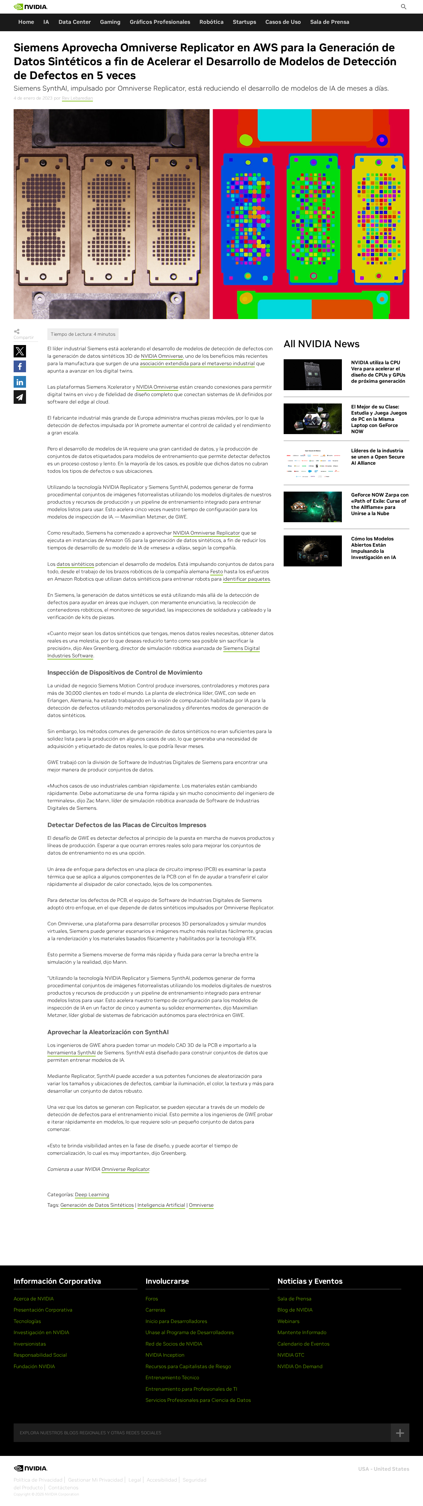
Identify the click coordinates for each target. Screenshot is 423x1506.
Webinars (288, 1321)
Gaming (110, 21)
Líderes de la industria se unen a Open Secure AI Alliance (378, 456)
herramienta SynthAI (71, 1052)
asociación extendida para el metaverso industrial (197, 363)
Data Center (75, 21)
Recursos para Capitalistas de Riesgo (188, 1366)
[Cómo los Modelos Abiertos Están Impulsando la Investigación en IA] (313, 550)
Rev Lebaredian (77, 98)
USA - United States (383, 1468)
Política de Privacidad (38, 1480)
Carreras (155, 1310)
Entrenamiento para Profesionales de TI (191, 1389)
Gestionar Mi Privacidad (95, 1480)
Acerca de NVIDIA (34, 1298)
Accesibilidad (162, 1480)
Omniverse (201, 1205)
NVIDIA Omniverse (162, 356)
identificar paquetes (246, 579)
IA (46, 21)
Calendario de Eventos (303, 1344)
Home (26, 21)
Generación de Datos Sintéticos (97, 1205)
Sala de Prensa (329, 21)
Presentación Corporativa (43, 1310)
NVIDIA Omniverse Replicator (206, 533)
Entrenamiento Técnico (172, 1377)
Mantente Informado (301, 1332)
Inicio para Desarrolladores (176, 1321)
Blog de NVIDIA (294, 1310)
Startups (244, 21)
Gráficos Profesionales (160, 21)
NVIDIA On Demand (300, 1366)
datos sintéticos (75, 564)
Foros (152, 1298)
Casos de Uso (283, 21)
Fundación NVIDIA (34, 1366)
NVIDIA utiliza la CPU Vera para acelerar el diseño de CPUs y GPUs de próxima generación (378, 371)
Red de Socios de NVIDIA (174, 1344)
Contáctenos (63, 1487)
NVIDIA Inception (165, 1355)
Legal (135, 1480)
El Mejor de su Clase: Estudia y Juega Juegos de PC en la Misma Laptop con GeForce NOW (379, 418)
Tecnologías (27, 1321)
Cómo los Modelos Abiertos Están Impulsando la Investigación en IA (373, 547)
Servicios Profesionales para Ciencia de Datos (198, 1400)
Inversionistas (30, 1344)
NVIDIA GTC (290, 1355)
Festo (216, 571)
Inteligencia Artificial (161, 1205)
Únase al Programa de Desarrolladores (190, 1332)
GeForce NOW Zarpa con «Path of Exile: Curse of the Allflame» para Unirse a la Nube (380, 504)
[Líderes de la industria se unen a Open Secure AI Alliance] (313, 462)
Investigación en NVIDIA (41, 1332)
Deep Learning (92, 1194)
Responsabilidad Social (40, 1355)
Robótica (211, 21)
